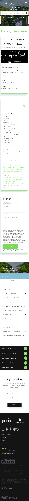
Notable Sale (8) (8, 138)
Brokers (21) (6, 118)
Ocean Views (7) (8, 140)
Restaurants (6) (7, 148)
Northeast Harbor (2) (9, 136)
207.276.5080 (15, 452)
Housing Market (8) (9, 128)
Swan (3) (5, 150)
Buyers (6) (6, 120)
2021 (2, 88)
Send (10, 246)
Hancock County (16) (9, 124)
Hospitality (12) (7, 126)
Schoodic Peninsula (9, 358)
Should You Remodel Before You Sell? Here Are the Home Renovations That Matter (13, 185)
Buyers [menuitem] (3, 438)
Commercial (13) (8, 122)
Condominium (7, 314)
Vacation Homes (7, 289)
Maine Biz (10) (7, 132)
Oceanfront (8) (7, 142)
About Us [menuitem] (3, 442)
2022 (5, 88)
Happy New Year (12, 88)
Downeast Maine (8, 363)
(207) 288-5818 (7, 202)
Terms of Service (14, 250)
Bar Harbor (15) (7, 116)
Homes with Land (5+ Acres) (11, 285)
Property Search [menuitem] (5, 437)
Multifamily (6, 327)
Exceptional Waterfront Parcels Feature (13, 165)
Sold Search (15, 22)
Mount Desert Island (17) (10, 134)
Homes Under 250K (8, 280)
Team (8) (5, 153)
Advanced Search (8, 17)
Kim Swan (6, 47)
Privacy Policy (20, 242)
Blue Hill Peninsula (9, 353)
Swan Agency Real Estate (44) (12, 152)
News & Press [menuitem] (4, 443)
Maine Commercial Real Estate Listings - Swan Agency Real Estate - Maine (14, 300)
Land (4, 323)
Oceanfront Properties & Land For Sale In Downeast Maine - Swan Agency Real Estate (14, 335)
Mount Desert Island (9, 348)
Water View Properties (9, 293)
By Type (5, 276)
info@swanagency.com (7, 453)
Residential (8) (7, 146)
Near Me (22, 17)
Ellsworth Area (7, 368)
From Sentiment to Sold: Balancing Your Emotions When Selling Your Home (14, 178)
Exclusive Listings (8, 318)
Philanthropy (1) (8, 144)
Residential (6, 344)
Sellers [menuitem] (3, 440)
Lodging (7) (6, 130)
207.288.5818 (11, 450)
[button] (26, 13)
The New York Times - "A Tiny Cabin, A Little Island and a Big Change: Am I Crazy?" (13, 171)
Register (6, 383)
